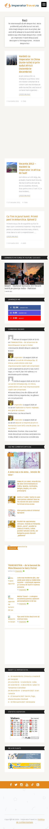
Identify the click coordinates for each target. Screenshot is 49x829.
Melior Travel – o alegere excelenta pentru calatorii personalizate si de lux (28, 598)
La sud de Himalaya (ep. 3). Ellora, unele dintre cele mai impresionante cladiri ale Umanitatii (23, 363)
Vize (10, 455)
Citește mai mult (24, 94)
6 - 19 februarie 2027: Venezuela (21, 702)
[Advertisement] (24, 134)
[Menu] (44, 4)
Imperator (18, 357)
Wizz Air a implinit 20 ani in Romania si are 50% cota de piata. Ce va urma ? (23, 426)
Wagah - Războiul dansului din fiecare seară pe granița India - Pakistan (23, 287)
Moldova (12, 548)
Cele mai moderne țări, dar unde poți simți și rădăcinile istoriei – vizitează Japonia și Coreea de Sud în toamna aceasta (28, 582)
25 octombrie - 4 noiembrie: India (22, 682)
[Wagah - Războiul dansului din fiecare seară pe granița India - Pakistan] (24, 274)
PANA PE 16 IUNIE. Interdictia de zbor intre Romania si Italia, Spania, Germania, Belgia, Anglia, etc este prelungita (29, 486)
